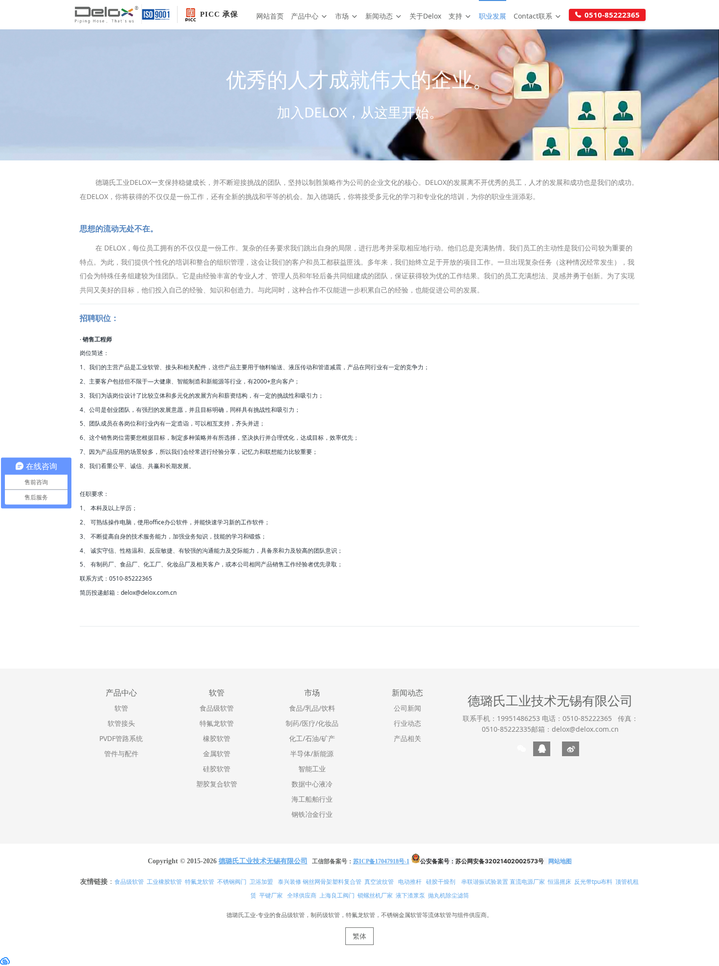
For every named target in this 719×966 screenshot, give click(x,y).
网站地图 (560, 861)
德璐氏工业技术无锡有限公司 (550, 700)
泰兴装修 (289, 881)
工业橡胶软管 (164, 881)
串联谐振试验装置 (484, 881)
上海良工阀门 (337, 895)
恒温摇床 (559, 881)
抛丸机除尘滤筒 (448, 895)
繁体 (359, 936)
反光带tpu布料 (593, 881)
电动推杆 (410, 881)
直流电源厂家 (527, 881)
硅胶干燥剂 (440, 881)
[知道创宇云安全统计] (5, 960)
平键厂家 (271, 895)
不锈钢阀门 (232, 881)
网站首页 (270, 16)
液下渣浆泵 (410, 895)
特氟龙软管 (199, 881)
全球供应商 (301, 895)
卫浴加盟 (261, 881)
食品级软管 (129, 881)
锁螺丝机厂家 (375, 895)
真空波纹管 (379, 881)
